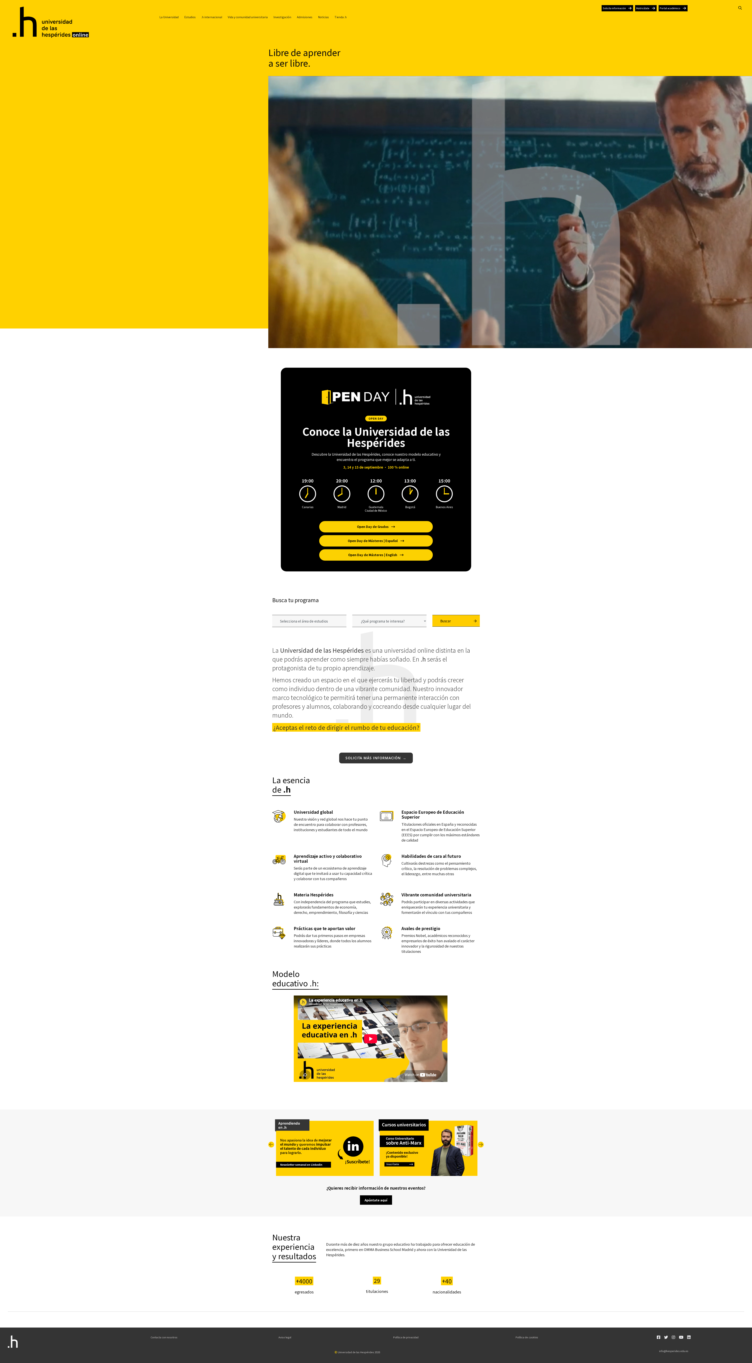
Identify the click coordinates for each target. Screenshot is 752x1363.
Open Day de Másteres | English (376, 555)
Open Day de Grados (376, 526)
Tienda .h (340, 17)
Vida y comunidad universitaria (248, 17)
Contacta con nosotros (164, 1337)
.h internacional (211, 17)
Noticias (323, 17)
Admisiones (304, 17)
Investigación (282, 17)
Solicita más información (375, 758)
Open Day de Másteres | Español (376, 541)
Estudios (190, 17)
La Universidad (169, 17)
